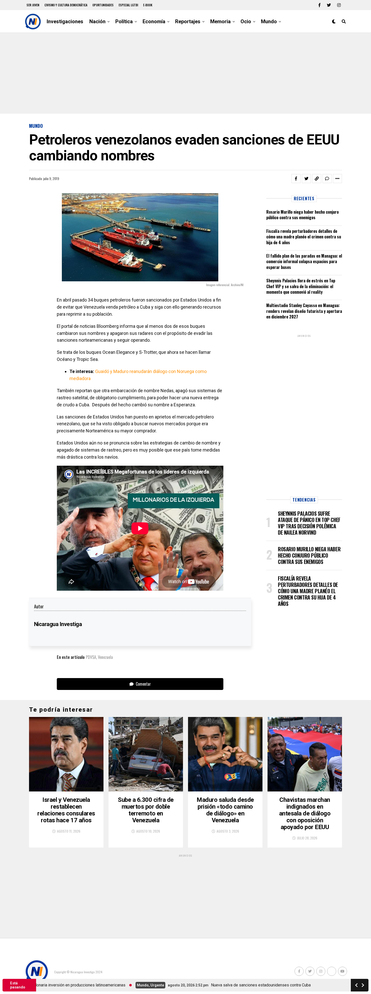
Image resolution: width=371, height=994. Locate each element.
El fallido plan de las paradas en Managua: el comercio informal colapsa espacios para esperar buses (304, 261)
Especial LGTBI (128, 5)
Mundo (269, 21)
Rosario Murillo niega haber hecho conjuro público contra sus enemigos (302, 214)
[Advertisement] (185, 73)
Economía (154, 21)
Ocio (246, 21)
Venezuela (105, 657)
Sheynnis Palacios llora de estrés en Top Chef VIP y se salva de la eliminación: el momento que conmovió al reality (300, 286)
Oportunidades (103, 5)
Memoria (220, 21)
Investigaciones (65, 21)
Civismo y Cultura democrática (65, 5)
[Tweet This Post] (306, 178)
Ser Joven (32, 5)
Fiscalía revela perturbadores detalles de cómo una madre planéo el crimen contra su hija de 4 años (303, 236)
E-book (147, 5)
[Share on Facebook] (296, 178)
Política (124, 21)
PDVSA (91, 657)
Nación (97, 21)
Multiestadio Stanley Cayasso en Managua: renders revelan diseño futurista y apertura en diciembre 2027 (304, 311)
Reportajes (187, 21)
